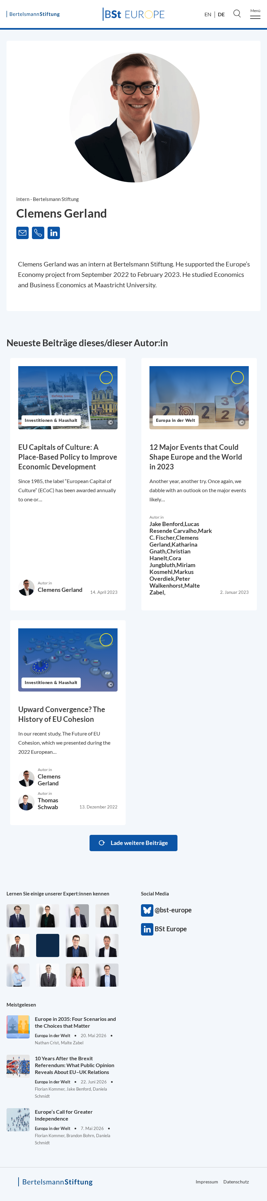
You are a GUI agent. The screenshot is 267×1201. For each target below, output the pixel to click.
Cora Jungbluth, (165, 561)
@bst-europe (147, 910)
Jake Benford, (167, 523)
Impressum (207, 1181)
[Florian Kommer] (107, 975)
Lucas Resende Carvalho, (174, 527)
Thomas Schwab (48, 803)
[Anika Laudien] (107, 915)
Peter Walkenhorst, (169, 582)
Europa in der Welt (175, 421)
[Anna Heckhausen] (47, 915)
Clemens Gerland (60, 589)
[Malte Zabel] (77, 915)
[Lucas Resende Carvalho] (107, 945)
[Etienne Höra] (18, 915)
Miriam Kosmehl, (172, 568)
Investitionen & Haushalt (51, 421)
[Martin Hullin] (18, 945)
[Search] (237, 13)
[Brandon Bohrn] (47, 975)
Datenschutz (236, 1181)
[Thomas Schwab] (77, 945)
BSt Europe (147, 929)
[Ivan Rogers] (47, 945)
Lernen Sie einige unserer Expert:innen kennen (58, 893)
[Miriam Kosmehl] (77, 975)
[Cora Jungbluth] (18, 975)
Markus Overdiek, (171, 575)
